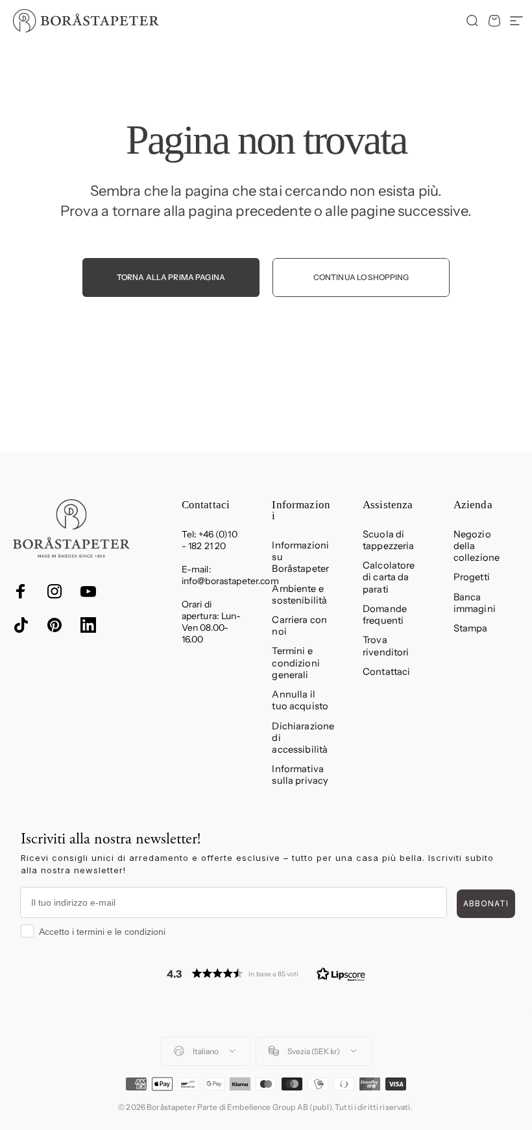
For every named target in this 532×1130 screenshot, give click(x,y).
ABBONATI (486, 903)
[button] (266, 973)
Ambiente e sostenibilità (299, 594)
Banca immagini (474, 603)
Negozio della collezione (476, 545)
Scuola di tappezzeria (389, 540)
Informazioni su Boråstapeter (300, 556)
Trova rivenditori (386, 645)
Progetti (471, 577)
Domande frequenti (385, 614)
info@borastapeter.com (230, 581)
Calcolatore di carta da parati (389, 576)
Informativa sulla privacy (300, 774)
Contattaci (386, 671)
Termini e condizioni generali (295, 662)
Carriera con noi (299, 625)
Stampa (470, 628)
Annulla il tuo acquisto (300, 700)
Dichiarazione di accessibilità (303, 737)
